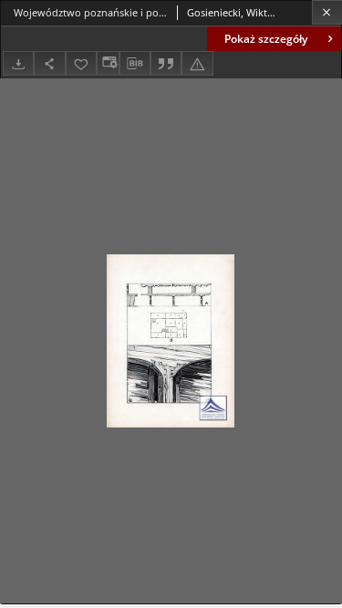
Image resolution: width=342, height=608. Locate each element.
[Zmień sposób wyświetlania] (108, 63)
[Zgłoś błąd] (196, 63)
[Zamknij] (327, 12)
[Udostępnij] (49, 63)
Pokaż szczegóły (265, 38)
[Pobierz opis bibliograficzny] (134, 64)
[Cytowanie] (165, 63)
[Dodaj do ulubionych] (81, 63)
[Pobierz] (18, 63)
